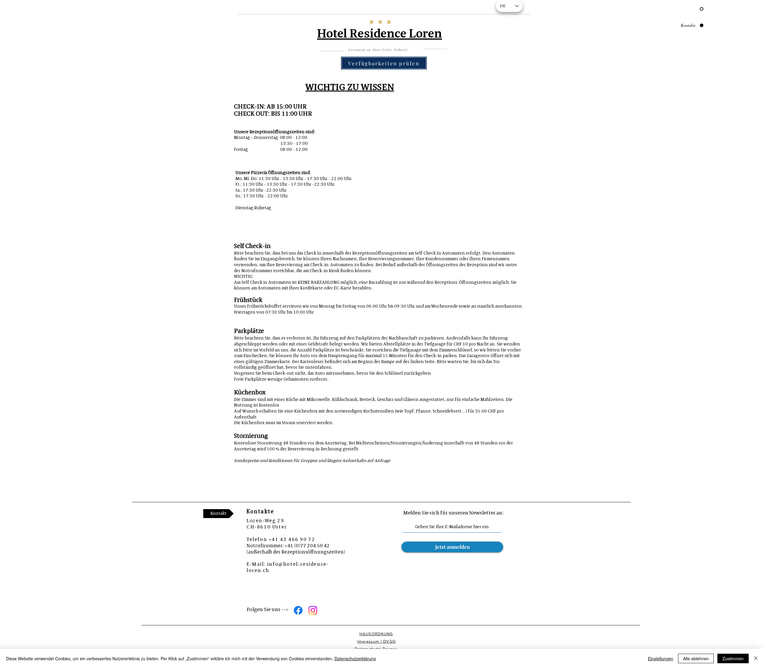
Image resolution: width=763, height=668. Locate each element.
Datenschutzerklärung (355, 658)
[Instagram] (313, 610)
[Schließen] (755, 658)
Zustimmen (733, 658)
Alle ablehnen (696, 658)
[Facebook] (298, 610)
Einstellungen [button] (660, 658)
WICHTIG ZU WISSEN (349, 87)
